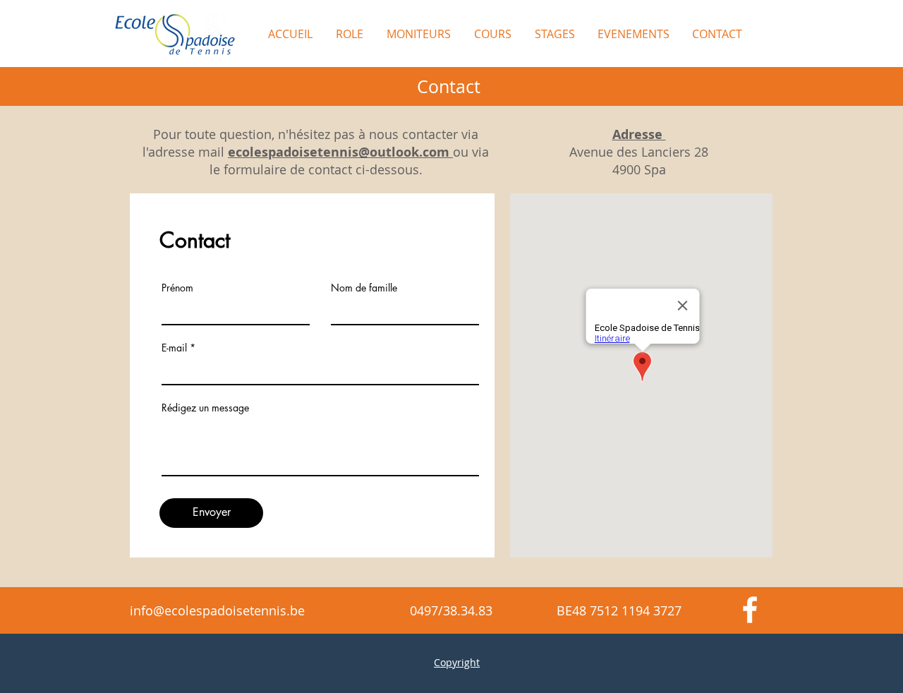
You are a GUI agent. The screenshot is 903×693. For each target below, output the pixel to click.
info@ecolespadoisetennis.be (217, 610)
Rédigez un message (205, 408)
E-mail (174, 348)
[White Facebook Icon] (750, 609)
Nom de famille (364, 288)
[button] (491, 33)
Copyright (457, 662)
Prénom (177, 288)
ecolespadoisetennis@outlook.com (338, 152)
